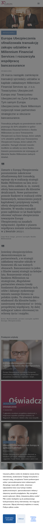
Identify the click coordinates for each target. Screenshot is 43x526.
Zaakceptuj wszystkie (9, 519)
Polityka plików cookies (33, 518)
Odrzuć (21, 519)
